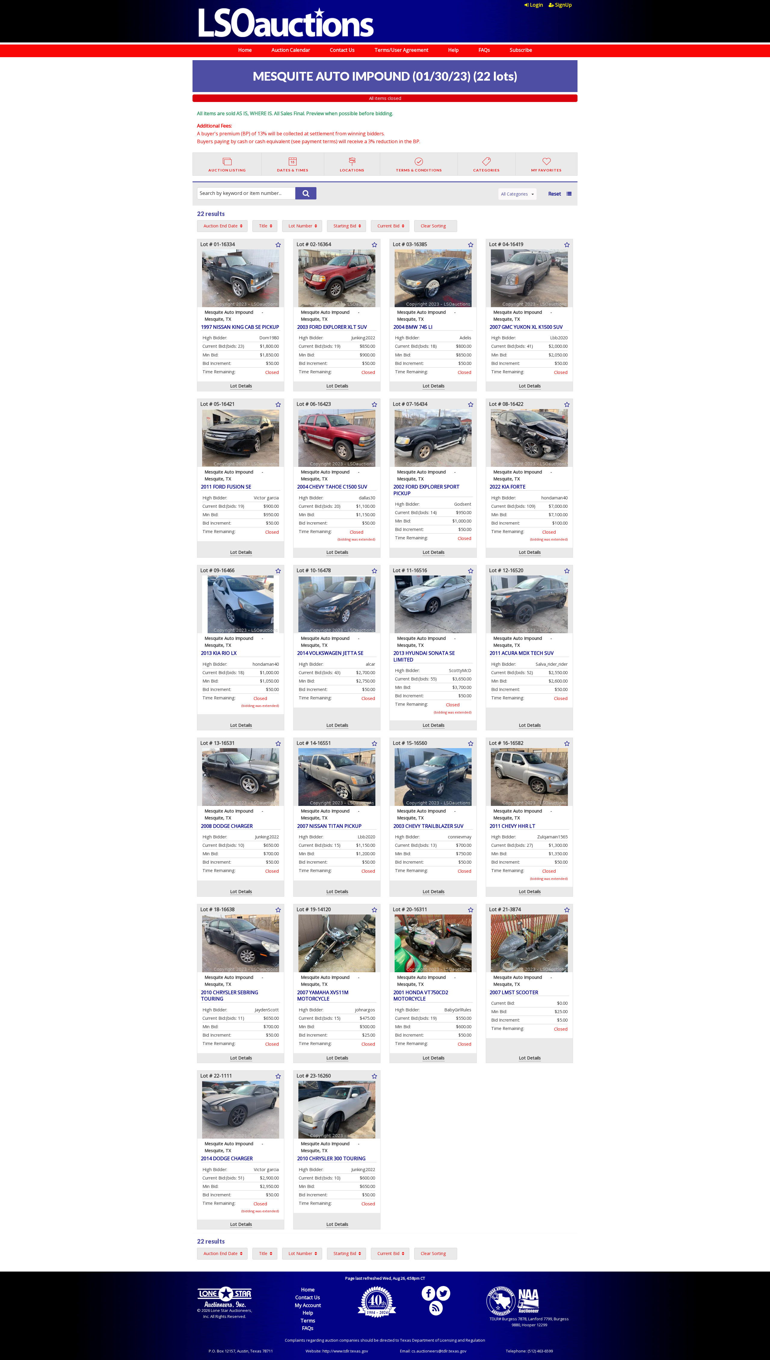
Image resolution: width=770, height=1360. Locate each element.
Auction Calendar (291, 50)
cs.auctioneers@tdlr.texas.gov (439, 1351)
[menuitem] (537, 4)
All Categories (514, 194)
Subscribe (521, 50)
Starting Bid (345, 226)
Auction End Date (221, 226)
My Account (308, 1305)
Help (453, 50)
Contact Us (342, 50)
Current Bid (388, 226)
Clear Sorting (433, 226)
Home (245, 50)
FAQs (484, 50)
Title (263, 226)
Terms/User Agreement (401, 50)
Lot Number (300, 226)
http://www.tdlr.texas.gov (345, 1351)
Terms (307, 1320)
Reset (554, 193)
